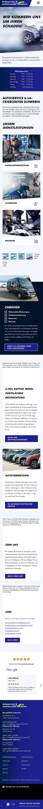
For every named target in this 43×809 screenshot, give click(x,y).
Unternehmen (26, 765)
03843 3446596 (13, 749)
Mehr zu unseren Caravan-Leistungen (19, 347)
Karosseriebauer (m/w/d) (13, 633)
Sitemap (5, 773)
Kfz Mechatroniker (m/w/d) (14, 628)
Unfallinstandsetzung (9, 757)
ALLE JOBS (13, 640)
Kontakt (24, 769)
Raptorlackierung (27, 757)
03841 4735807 (13, 735)
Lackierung (6, 761)
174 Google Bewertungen (26, 664)
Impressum (37, 780)
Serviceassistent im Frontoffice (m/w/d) (17, 623)
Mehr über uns (15, 576)
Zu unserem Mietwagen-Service (20, 505)
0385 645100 (8, 804)
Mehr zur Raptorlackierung (17, 439)
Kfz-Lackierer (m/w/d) (12, 631)
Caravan (5, 765)
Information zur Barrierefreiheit (11, 780)
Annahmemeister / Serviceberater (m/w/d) (18, 625)
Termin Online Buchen (29, 803)
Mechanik (25, 761)
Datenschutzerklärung (27, 780)
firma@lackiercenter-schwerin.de (14, 804)
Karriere (5, 769)
